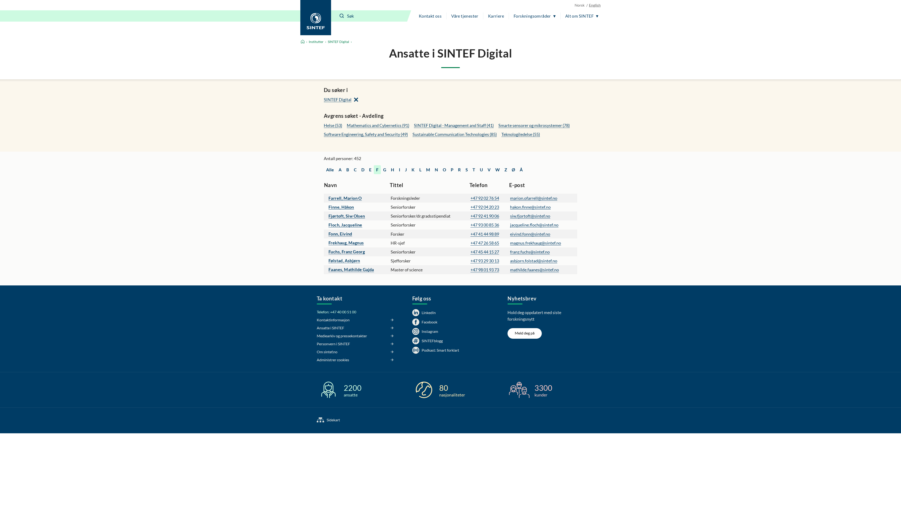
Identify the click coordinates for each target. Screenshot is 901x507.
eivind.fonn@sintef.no (530, 234)
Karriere (496, 16)
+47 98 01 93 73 (484, 269)
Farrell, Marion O (345, 198)
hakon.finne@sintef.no (530, 207)
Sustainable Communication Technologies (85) (454, 134)
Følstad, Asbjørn (344, 260)
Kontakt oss (430, 16)
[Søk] (342, 16)
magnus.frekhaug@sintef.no (535, 243)
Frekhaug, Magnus (346, 242)
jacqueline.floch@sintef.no (534, 224)
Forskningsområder (532, 16)
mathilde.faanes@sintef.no (534, 269)
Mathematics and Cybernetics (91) (378, 125)
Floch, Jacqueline (345, 224)
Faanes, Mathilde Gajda (351, 269)
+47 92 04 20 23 (484, 207)
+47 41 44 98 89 (484, 234)
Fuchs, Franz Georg (346, 251)
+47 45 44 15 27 (484, 251)
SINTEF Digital (338, 42)
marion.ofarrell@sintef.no (533, 198)
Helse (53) (333, 125)
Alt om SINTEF (579, 16)
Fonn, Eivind (340, 233)
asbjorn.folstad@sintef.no (533, 260)
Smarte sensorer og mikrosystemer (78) (534, 125)
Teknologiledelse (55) (520, 134)
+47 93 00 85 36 (484, 224)
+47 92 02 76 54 (484, 198)
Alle (330, 169)
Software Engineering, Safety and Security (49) (366, 134)
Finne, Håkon (341, 207)
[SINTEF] (315, 17)
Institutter (316, 42)
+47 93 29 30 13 (484, 260)
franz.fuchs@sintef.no (530, 251)
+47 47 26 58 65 (484, 243)
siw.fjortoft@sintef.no (530, 216)
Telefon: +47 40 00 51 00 (336, 312)
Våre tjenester (464, 16)
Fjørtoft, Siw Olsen (346, 216)
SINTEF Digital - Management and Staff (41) (454, 125)
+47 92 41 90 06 (484, 216)
